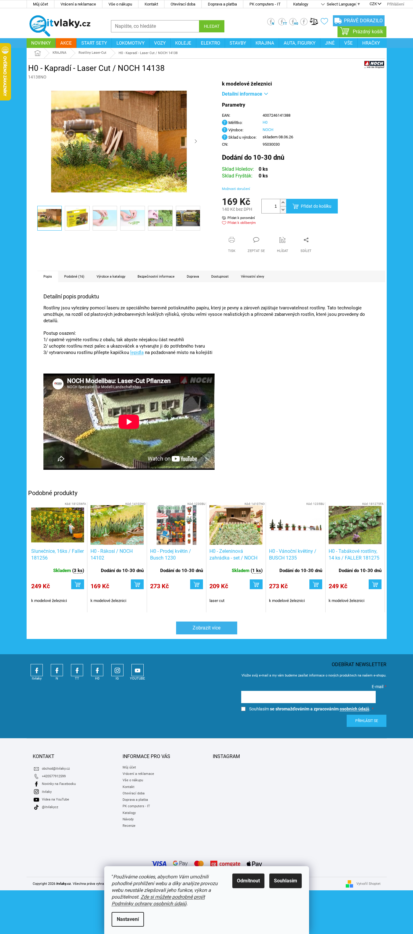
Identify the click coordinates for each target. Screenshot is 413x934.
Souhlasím (285, 881)
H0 (265, 122)
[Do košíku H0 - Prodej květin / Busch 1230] (196, 584)
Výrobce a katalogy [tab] (111, 277)
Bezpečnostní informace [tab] (156, 277)
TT (77, 670)
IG (117, 670)
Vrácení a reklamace (78, 4)
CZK (373, 4)
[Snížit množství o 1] (283, 209)
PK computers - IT (265, 4)
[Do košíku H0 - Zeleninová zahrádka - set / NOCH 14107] (256, 584)
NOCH (268, 129)
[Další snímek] (196, 141)
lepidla (137, 352)
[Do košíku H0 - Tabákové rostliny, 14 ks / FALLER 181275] (375, 584)
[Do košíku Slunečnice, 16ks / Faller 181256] (77, 584)
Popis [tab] (47, 277)
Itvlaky (37, 670)
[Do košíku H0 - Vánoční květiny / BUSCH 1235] (315, 584)
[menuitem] (41, 43)
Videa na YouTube (55, 799)
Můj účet (40, 4)
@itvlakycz (50, 807)
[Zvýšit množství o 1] (283, 202)
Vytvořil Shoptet (368, 884)
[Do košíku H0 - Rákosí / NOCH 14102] (137, 584)
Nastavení (128, 919)
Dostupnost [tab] (220, 277)
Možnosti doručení (236, 189)
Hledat (211, 26)
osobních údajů (354, 708)
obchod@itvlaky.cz (56, 769)
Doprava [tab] (193, 277)
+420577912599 (54, 776)
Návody (128, 819)
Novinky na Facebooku (59, 784)
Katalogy (300, 4)
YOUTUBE (137, 670)
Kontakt (151, 4)
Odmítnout (248, 881)
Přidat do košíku (316, 206)
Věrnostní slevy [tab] (252, 277)
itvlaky (47, 792)
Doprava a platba (222, 4)
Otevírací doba (183, 4)
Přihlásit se (366, 721)
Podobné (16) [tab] (74, 277)
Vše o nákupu (120, 4)
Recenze (129, 826)
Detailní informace (242, 94)
